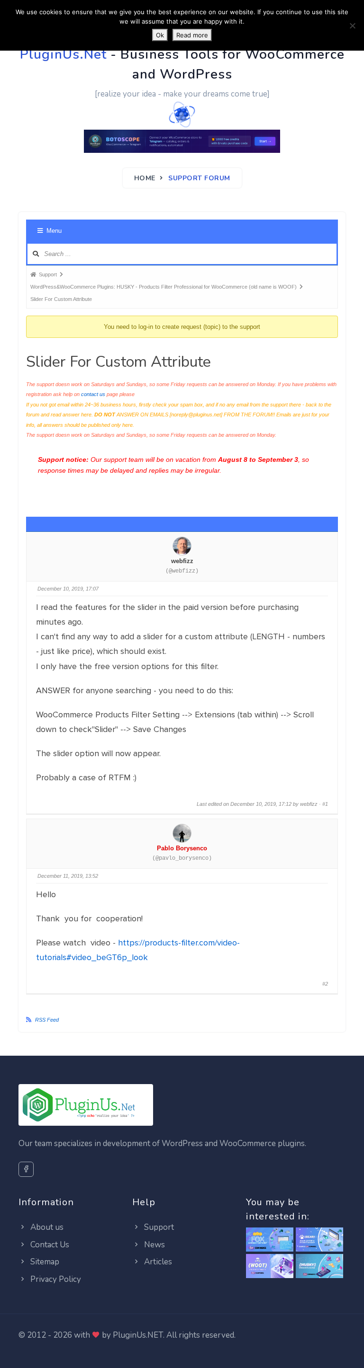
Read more (192, 35)
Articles (157, 1261)
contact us (93, 394)
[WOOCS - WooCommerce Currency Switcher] (269, 1240)
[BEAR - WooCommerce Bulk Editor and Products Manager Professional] (319, 1240)
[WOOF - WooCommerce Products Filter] (319, 1266)
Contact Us (48, 1244)
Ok (160, 35)
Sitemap (43, 1261)
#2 (325, 984)
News (153, 1244)
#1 (325, 804)
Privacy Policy (54, 1279)
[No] (352, 25)
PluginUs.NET (138, 1335)
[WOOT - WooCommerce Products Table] (269, 1266)
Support (158, 1227)
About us (46, 1227)
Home (144, 178)
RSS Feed (47, 1020)
